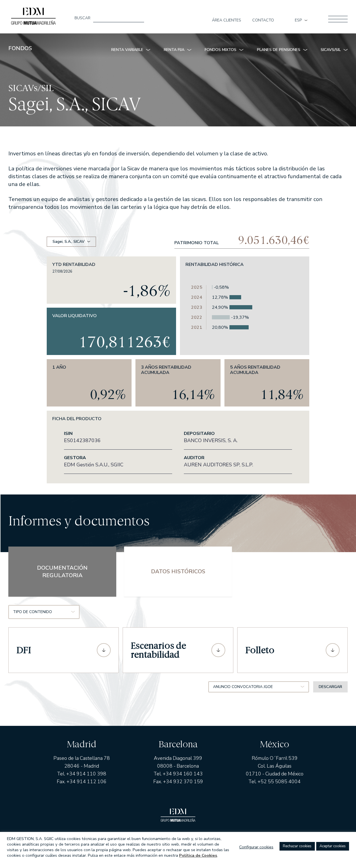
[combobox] (44, 612)
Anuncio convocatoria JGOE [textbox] (243, 686)
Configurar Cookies (256, 847)
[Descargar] (104, 650)
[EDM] (33, 14)
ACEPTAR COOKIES (333, 846)
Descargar (330, 686)
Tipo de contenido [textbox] (32, 611)
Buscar (82, 18)
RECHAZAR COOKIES (297, 846)
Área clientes (226, 20)
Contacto (263, 20)
